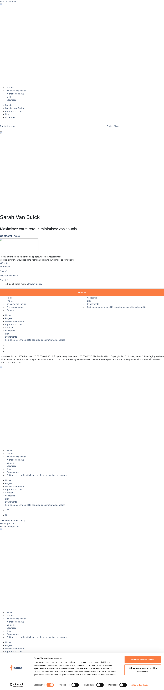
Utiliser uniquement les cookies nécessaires (143, 669)
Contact (10, 310)
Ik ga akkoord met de (24, 284)
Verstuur (82, 292)
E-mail (4, 280)
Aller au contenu (8, 1)
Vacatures (11, 100)
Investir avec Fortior (16, 90)
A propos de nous (15, 93)
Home (9, 297)
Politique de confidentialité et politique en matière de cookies (117, 307)
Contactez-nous (10, 235)
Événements (93, 304)
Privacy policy (35, 284)
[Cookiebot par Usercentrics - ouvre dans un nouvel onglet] (16, 685)
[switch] (75, 685)
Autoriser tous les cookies (142, 660)
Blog (9, 96)
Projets (10, 87)
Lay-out (4, 263)
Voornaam (6, 266)
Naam (3, 271)
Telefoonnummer (9, 275)
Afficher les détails (139, 685)
